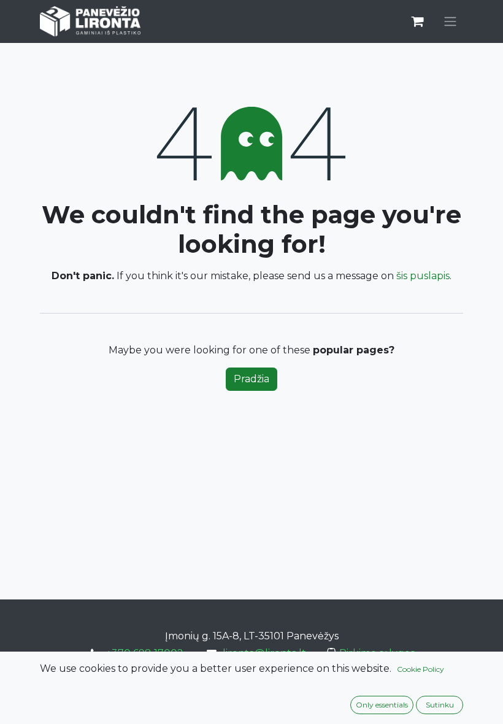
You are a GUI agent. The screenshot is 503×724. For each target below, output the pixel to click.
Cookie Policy (420, 669)
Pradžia (251, 379)
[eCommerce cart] (417, 21)
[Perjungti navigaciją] (450, 22)
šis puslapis (423, 276)
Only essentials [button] (382, 704)
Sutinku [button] (440, 704)
